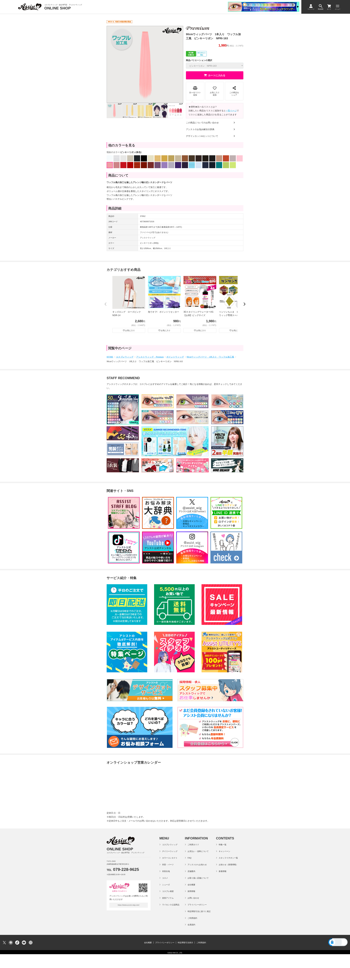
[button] (106, 304)
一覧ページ (231, 110)
